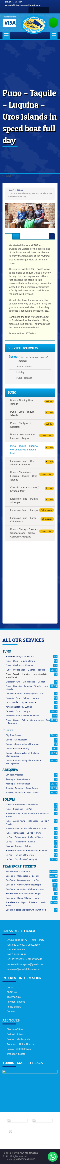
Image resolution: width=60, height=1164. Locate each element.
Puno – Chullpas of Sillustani (31, 425)
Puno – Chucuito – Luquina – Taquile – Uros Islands (31, 476)
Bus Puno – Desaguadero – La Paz (31, 880)
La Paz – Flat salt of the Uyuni (31, 855)
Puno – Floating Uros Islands (31, 402)
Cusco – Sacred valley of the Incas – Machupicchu (31, 762)
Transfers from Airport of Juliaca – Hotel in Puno (31, 904)
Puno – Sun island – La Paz (31, 809)
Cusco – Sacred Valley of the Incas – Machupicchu (31, 754)
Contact (11, 1011)
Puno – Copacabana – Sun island (31, 804)
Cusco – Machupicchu (31, 739)
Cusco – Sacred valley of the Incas (31, 744)
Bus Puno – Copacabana (31, 871)
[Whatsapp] (41, 10)
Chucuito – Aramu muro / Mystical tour (31, 489)
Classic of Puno (15, 1029)
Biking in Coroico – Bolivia (31, 846)
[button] (9, 215)
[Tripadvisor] (46, 10)
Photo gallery (14, 1006)
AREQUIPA (10, 770)
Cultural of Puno (15, 1034)
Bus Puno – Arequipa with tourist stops (31, 889)
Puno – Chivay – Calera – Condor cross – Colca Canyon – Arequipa (31, 533)
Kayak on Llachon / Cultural (31, 707)
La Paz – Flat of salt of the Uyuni (31, 859)
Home (10, 987)
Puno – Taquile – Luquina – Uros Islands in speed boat (31, 449)
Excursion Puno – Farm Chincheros (31, 520)
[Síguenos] (31, 10)
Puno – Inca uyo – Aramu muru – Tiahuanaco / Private (31, 815)
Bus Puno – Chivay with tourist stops (31, 884)
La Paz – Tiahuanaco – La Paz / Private (31, 837)
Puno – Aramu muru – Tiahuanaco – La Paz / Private (31, 822)
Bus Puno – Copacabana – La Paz (31, 876)
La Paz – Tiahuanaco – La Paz (31, 841)
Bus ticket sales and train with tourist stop (31, 910)
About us (12, 991)
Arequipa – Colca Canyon (31, 779)
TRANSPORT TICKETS (19, 866)
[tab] (8, 236)
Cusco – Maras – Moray (31, 748)
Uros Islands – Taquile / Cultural (31, 702)
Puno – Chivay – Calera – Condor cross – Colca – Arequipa (31, 722)
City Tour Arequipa (31, 775)
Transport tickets (16, 1053)
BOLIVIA (8, 799)
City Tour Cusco (31, 735)
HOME (11, 190)
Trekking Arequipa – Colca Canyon (31, 788)
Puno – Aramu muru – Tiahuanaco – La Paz (31, 828)
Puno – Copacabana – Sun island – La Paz (31, 850)
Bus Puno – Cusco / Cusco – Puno (31, 898)
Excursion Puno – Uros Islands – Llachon (31, 463)
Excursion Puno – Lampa (31, 510)
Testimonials (14, 996)
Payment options (16, 1001)
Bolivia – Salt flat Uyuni (19, 1049)
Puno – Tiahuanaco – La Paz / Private (31, 833)
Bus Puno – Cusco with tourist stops (31, 893)
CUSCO (7, 730)
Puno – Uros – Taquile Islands (31, 413)
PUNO (20, 190)
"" (25, 1159)
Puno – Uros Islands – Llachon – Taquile (31, 436)
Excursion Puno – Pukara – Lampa (31, 500)
